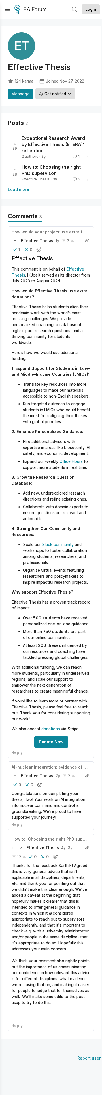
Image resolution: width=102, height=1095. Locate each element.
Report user (89, 1058)
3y (70, 847)
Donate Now (51, 741)
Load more (18, 189)
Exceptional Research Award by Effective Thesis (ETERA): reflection (53, 144)
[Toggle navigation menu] (7, 9)
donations (50, 728)
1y (57, 240)
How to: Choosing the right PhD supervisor (54, 839)
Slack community (58, 544)
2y (58, 775)
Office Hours (71, 461)
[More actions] (88, 156)
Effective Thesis (36, 179)
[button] (15, 240)
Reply (17, 752)
